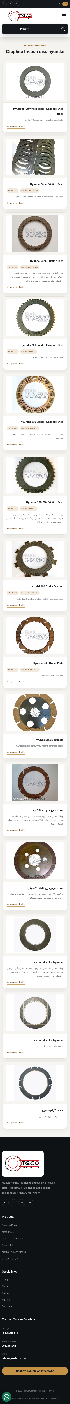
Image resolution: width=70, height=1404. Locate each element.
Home (5, 1279)
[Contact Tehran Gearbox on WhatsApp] (6, 1397)
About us (6, 1286)
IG (4, 4)
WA (30, 1203)
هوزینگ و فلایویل (10, 1258)
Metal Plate (8, 1232)
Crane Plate (8, 1245)
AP (17, 4)
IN (10, 4)
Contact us (7, 1306)
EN (65, 4)
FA (59, 4)
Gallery (5, 1293)
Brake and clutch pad (13, 1238)
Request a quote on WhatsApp (35, 1370)
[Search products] (63, 29)
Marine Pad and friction (14, 1252)
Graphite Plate (9, 1225)
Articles (6, 1299)
